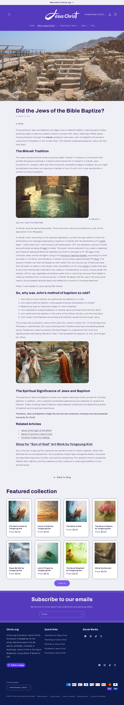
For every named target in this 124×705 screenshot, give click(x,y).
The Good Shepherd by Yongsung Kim (75, 569)
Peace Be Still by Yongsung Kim (16, 569)
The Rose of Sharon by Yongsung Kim (104, 527)
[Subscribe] (82, 614)
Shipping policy (82, 696)
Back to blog (64, 477)
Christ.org (16, 696)
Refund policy (42, 696)
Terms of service (69, 696)
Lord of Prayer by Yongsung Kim (45, 569)
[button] (9, 14)
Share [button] (20, 124)
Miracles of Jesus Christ (55, 644)
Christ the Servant (103, 568)
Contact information (98, 696)
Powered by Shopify (27, 696)
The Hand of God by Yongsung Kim (18, 527)
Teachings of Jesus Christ (55, 640)
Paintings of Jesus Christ (55, 653)
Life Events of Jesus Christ (56, 635)
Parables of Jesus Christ (55, 649)
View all (62, 583)
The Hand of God (73, 526)
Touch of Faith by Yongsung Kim (45, 527)
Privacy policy (55, 696)
